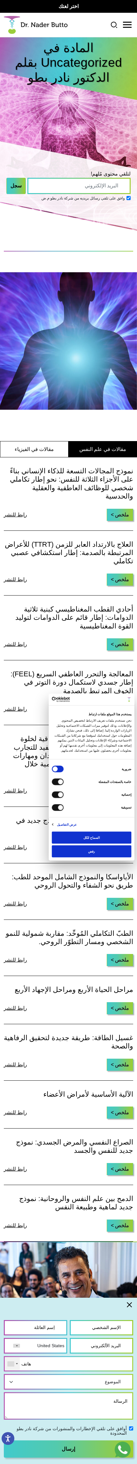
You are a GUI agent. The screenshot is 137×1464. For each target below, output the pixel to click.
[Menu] (127, 24)
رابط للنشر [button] (15, 709)
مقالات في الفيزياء (34, 449)
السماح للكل (91, 837)
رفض (91, 851)
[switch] (59, 781)
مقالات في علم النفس (102, 449)
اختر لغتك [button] (69, 6)
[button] (123, 1449)
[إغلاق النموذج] (129, 1304)
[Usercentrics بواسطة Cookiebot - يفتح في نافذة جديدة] (70, 699)
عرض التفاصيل (67, 824)
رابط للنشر (15, 514)
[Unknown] (12, 1363)
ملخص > (120, 514)
